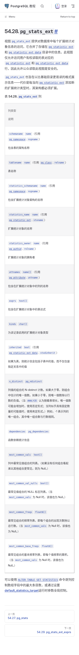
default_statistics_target (22, 590)
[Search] (42, 6)
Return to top (67, 16)
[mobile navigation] (72, 6)
